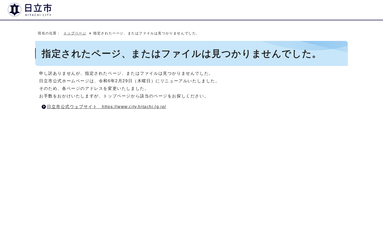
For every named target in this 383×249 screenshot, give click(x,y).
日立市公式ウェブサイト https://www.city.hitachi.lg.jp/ (106, 106)
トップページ (75, 33)
